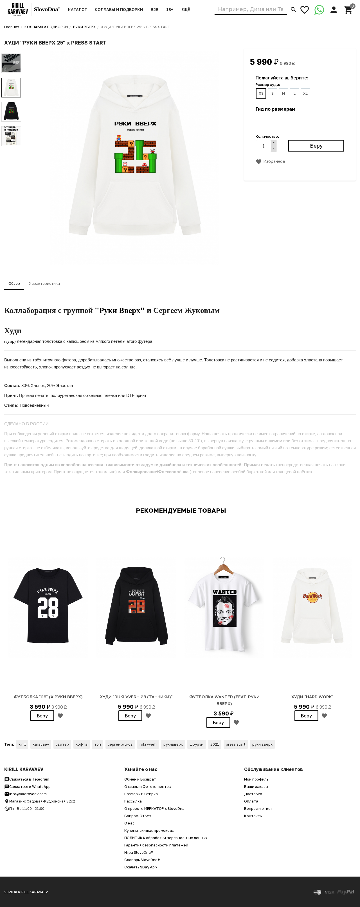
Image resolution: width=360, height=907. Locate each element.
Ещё (185, 9)
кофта (81, 744)
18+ (170, 9)
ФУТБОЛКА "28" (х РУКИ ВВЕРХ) (48, 696)
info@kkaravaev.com (28, 794)
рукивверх (173, 744)
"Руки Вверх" (120, 310)
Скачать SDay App (140, 867)
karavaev (41, 744)
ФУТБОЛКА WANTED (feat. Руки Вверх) (224, 700)
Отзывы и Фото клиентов (147, 786)
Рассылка (133, 801)
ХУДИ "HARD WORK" (312, 696)
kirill (22, 744)
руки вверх (262, 744)
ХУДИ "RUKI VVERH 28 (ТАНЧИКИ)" (136, 696)
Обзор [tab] (14, 283)
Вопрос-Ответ (137, 815)
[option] (135, 158)
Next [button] (11, 150)
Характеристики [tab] (44, 283)
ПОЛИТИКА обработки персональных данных (165, 837)
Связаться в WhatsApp (30, 786)
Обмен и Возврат (140, 779)
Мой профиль (256, 779)
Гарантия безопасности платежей (156, 845)
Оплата (251, 801)
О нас (129, 823)
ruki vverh (148, 744)
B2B (154, 9)
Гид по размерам (275, 109)
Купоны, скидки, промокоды (149, 830)
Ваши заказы (256, 786)
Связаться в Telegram (29, 779)
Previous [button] (11, 49)
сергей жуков (120, 744)
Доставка (253, 794)
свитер (62, 744)
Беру (42, 716)
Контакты (253, 815)
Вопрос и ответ (258, 808)
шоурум (197, 744)
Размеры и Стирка (141, 794)
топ (97, 744)
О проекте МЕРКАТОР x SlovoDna (154, 808)
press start (236, 744)
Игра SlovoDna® (138, 852)
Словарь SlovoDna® (142, 859)
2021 (214, 744)
